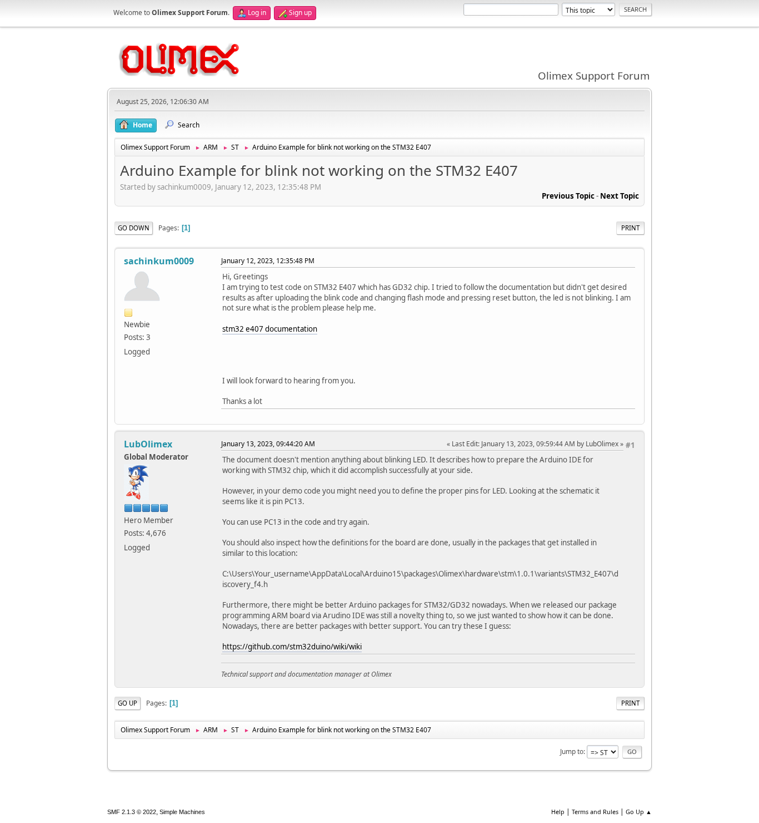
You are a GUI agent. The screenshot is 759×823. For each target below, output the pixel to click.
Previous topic (568, 196)
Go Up (127, 703)
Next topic (619, 196)
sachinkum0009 (159, 261)
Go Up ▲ (639, 811)
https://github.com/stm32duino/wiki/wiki (292, 647)
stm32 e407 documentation (269, 329)
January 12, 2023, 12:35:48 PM (267, 260)
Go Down (133, 228)
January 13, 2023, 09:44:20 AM (268, 444)
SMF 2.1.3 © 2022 (131, 812)
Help (558, 811)
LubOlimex (148, 444)
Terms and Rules (595, 811)
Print (630, 228)
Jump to (571, 751)
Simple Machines (182, 812)
